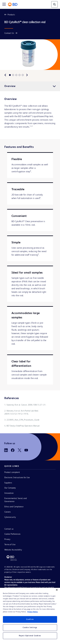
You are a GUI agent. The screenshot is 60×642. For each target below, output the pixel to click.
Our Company (10, 488)
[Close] (57, 590)
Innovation (9, 493)
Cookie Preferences (12, 534)
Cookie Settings (30, 627)
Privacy (7, 539)
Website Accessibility (13, 550)
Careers (7, 512)
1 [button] (10, 75)
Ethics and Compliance (13, 507)
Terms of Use (9, 545)
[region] (30, 615)
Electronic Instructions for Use (17, 478)
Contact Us (9, 33)
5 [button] (23, 75)
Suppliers (8, 483)
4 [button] (19, 75)
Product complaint (12, 472)
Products (11, 15)
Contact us (8, 529)
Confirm (30, 619)
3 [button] (16, 75)
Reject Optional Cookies (30, 636)
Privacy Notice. (32, 612)
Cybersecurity (10, 517)
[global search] (54, 4)
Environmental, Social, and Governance (15, 499)
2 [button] (13, 75)
